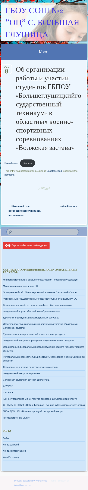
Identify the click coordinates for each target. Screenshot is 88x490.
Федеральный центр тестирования (21, 373)
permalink (9, 174)
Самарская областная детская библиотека (26, 379)
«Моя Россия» (70, 206)
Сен (6, 69)
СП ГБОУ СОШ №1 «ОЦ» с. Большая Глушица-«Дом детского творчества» (44, 405)
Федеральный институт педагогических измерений (30, 367)
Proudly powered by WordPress (30, 480)
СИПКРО (8, 392)
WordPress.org (11, 457)
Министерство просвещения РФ (20, 286)
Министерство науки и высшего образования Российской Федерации (40, 279)
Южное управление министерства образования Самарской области (40, 399)
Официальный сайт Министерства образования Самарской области (40, 292)
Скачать (27, 163)
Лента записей (11, 444)
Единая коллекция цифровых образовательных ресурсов (34, 334)
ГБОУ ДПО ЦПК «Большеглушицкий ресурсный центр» (33, 411)
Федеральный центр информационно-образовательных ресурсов (38, 340)
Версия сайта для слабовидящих (28, 245)
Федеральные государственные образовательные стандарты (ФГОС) (40, 298)
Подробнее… (11, 163)
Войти (6, 438)
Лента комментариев (14, 451)
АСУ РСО (8, 386)
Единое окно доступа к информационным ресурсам (31, 317)
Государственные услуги (16, 417)
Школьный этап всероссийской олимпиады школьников (25, 210)
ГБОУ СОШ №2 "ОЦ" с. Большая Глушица (42, 23)
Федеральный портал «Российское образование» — (31, 311)
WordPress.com (22, 485)
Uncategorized (54, 171)
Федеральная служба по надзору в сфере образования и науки (37, 305)
